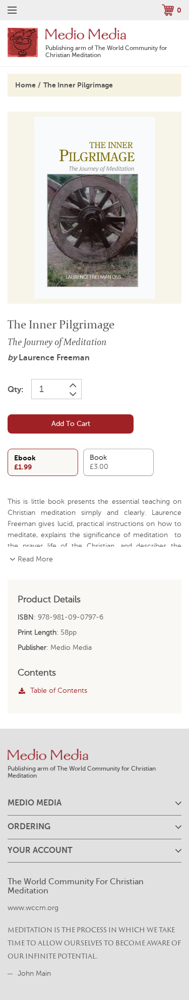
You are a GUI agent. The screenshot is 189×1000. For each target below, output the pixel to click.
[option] (94, 208)
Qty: (16, 389)
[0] (168, 10)
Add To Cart (70, 423)
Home (25, 85)
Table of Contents (58, 690)
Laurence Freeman (54, 357)
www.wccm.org (33, 908)
